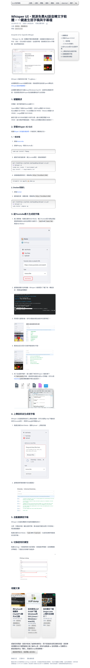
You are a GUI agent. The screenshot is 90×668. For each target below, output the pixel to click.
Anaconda (20, 141)
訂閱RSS (22, 658)
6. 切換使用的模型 (66, 57)
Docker (19, 192)
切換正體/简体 (39, 23)
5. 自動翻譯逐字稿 (66, 54)
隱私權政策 (30, 658)
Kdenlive (17, 379)
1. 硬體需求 (64, 35)
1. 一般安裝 (66, 41)
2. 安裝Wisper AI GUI (67, 38)
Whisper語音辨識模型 (18, 86)
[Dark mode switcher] (76, 3)
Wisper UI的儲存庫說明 (21, 131)
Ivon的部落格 (16, 3)
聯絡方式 (14, 658)
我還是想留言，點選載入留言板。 (24, 652)
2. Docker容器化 (68, 44)
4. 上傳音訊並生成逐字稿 (68, 51)
